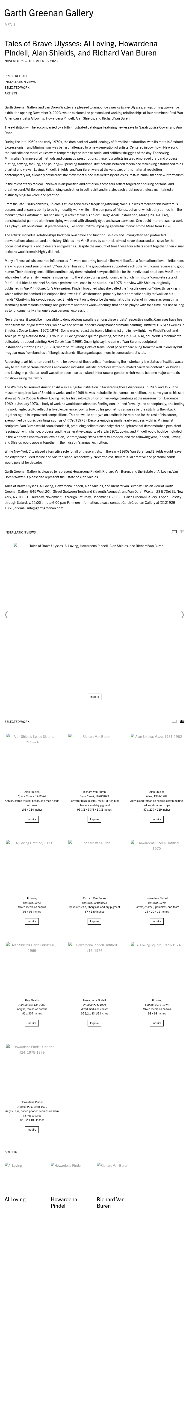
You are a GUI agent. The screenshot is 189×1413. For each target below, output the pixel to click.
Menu (10, 24)
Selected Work (17, 87)
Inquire (94, 696)
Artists (11, 93)
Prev (6, 615)
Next (182, 615)
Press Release (16, 76)
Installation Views (20, 81)
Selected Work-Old (174, 721)
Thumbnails (182, 531)
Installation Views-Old (174, 531)
